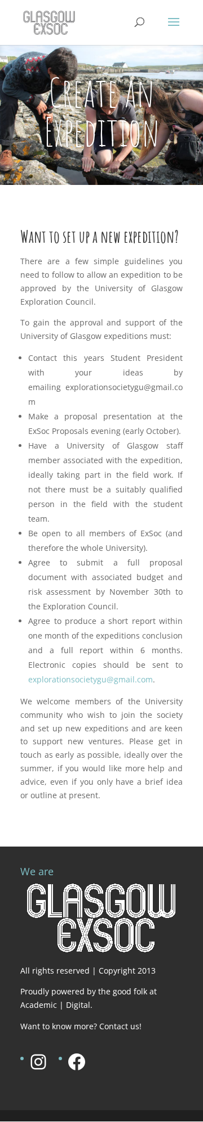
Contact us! (120, 1026)
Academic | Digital (55, 1004)
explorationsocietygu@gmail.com (90, 679)
